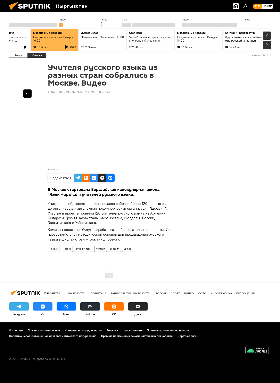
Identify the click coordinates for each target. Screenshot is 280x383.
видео (189, 293)
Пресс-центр (245, 293)
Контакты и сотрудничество (83, 330)
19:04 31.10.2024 (58, 92)
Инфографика (221, 293)
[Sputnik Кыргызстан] (31, 11)
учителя (100, 248)
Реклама (112, 330)
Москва (67, 248)
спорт (175, 293)
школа (127, 248)
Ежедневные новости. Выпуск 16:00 (53, 38)
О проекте (16, 330)
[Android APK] (257, 350)
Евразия (114, 248)
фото (202, 293)
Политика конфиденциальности (168, 330)
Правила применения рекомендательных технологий (137, 336)
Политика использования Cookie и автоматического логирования (52, 336)
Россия (54, 248)
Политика (98, 293)
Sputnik (54, 169)
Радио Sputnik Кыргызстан (130, 293)
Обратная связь (188, 336)
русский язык (83, 248)
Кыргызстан (77, 293)
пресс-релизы (132, 330)
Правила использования (44, 330)
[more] (27, 93)
